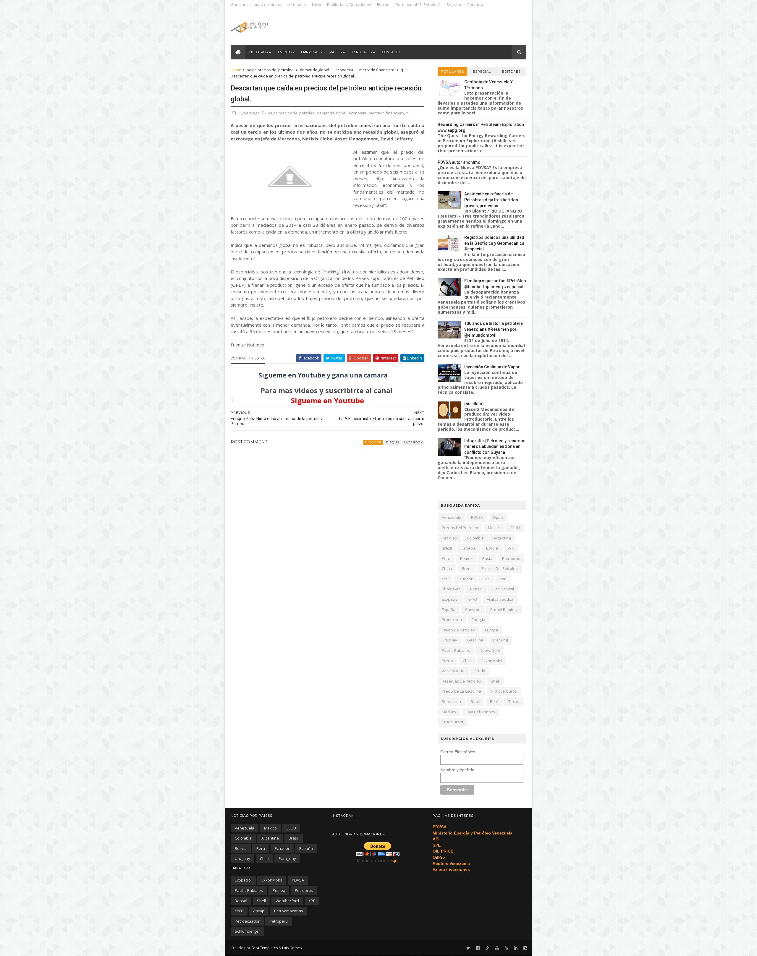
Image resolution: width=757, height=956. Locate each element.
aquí (394, 860)
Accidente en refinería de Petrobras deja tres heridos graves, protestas (491, 200)
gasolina (475, 640)
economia (344, 69)
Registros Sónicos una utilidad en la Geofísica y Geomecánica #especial (494, 243)
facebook (413, 442)
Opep (498, 517)
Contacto (475, 4)
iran (503, 578)
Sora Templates (264, 947)
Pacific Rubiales (456, 650)
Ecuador (465, 578)
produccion (452, 619)
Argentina (502, 538)
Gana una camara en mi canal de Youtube (268, 4)
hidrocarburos (504, 691)
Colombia (475, 538)
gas (486, 578)
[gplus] (487, 948)
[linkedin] (515, 948)
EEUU (515, 527)
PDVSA (477, 517)
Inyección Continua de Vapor (492, 366)
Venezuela (451, 517)
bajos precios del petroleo (270, 69)
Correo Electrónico (457, 751)
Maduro (449, 711)
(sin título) (474, 403)
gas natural (503, 589)
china (447, 568)
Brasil (447, 548)
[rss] (506, 948)
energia (478, 619)
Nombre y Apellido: (457, 769)
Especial (482, 71)
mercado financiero (376, 69)
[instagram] (525, 948)
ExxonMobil (491, 660)
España (448, 609)
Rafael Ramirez (504, 609)
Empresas (310, 52)
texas (513, 701)
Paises (336, 52)
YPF (445, 578)
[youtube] (497, 948)
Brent (467, 568)
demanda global (314, 69)
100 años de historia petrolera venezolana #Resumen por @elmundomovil (493, 329)
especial (469, 548)
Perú (494, 701)
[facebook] (478, 948)
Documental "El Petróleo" (418, 4)
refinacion (451, 701)
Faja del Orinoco (480, 711)
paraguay (287, 858)
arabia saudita (500, 599)
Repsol (476, 589)
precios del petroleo (460, 527)
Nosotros (258, 52)
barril (475, 701)
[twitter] (468, 948)
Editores (511, 71)
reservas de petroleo (461, 681)
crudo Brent (452, 722)
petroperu (278, 921)
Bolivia (492, 548)
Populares (452, 71)
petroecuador (247, 921)
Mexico (494, 527)
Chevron (473, 609)
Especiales (362, 52)
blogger (372, 442)
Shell (495, 681)
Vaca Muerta (453, 670)
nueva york (490, 650)
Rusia (487, 558)
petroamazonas (288, 910)
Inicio (316, 4)
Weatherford (287, 900)
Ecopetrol (450, 599)
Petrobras (511, 558)
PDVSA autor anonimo (459, 162)
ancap (258, 910)
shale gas (451, 589)
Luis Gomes (292, 947)
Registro (454, 4)
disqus (392, 442)
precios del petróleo (499, 568)
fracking (500, 640)
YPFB (472, 599)
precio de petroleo (458, 630)
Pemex (466, 558)
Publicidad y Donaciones (349, 4)
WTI (511, 548)
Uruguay (449, 640)
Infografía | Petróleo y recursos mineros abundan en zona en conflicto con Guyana (494, 446)
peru (446, 558)
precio (447, 660)
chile (467, 660)
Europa (491, 630)
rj (402, 69)
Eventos (286, 52)
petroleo (449, 538)
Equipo (383, 4)
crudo (479, 670)
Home (236, 69)
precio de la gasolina (461, 691)
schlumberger (247, 931)
